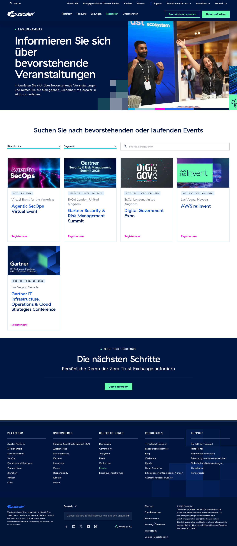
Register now (19, 236)
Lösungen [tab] (96, 13)
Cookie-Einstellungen (156, 536)
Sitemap (149, 506)
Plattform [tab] (67, 13)
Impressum (151, 530)
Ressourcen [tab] (112, 13)
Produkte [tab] (81, 13)
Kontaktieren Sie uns (177, 4)
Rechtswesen (152, 518)
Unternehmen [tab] (130, 13)
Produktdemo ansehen (182, 14)
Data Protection (153, 512)
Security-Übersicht (155, 524)
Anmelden (201, 4)
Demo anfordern (216, 14)
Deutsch (219, 4)
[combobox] (175, 146)
